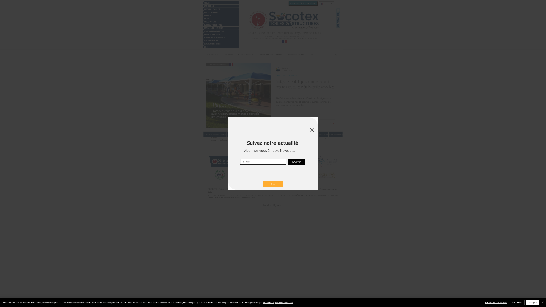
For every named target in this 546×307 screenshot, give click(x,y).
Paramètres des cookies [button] (496, 302)
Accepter (533, 302)
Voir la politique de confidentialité (278, 302)
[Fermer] (542, 302)
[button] (312, 130)
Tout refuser (516, 302)
